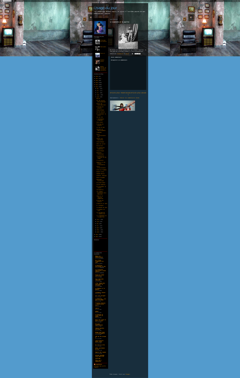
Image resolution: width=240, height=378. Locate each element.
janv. (98, 232)
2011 (97, 236)
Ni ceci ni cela (100, 345)
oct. (98, 92)
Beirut (98, 98)
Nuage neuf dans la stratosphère (100, 333)
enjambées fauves (100, 292)
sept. (98, 94)
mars (98, 227)
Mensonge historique (100, 180)
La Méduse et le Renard (100, 289)
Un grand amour (101, 182)
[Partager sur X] (137, 53)
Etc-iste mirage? (100, 295)
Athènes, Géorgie (102, 175)
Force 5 (102, 53)
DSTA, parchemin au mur (100, 349)
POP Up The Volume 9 (100, 337)
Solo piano (100, 122)
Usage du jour (105, 8)
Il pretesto (100, 160)
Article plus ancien (138, 93)
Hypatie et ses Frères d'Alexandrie (101, 163)
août (98, 97)
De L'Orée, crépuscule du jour (99, 261)
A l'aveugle (100, 205)
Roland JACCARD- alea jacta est (100, 356)
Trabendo (99, 132)
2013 (97, 86)
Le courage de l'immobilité (101, 213)
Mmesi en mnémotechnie (99, 257)
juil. (98, 219)
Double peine (102, 61)
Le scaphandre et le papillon (102, 216)
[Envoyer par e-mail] (135, 53)
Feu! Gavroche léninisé (99, 280)
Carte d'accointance (101, 167)
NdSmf (96, 311)
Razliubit (103, 46)
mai (98, 223)
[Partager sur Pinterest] (140, 53)
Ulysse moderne (101, 184)
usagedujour (98, 364)
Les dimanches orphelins (101, 148)
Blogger (128, 374)
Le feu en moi (101, 127)
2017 (97, 78)
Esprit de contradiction (101, 104)
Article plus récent (117, 93)
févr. (98, 230)
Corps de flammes (102, 169)
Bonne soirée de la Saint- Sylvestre (103, 68)
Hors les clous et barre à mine (100, 320)
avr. (98, 225)
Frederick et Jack (102, 203)
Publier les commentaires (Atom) (129, 97)
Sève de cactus (101, 143)
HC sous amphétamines (99, 324)
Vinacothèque (100, 110)
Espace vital (100, 171)
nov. (98, 90)
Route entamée (101, 177)
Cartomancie (100, 189)
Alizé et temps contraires (99, 275)
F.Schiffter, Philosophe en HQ (100, 266)
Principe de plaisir (103, 41)
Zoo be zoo (100, 117)
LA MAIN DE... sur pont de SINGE (100, 299)
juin (98, 221)
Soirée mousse (101, 112)
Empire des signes (100, 352)
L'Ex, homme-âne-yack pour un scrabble (100, 284)
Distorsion (100, 145)
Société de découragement (101, 130)
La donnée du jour (102, 207)
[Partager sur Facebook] (138, 53)
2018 (97, 76)
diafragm (97, 358)
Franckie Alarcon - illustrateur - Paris (100, 304)
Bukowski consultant (100, 153)
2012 (97, 234)
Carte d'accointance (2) (101, 135)
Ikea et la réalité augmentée (100, 197)
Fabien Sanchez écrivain (99, 329)
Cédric (97, 308)
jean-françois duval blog (99, 341)
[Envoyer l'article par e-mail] (132, 53)
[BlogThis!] (136, 53)
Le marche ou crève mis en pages (99, 315)
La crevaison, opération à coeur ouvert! (100, 270)
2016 (97, 80)
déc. (98, 88)
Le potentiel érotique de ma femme (101, 157)
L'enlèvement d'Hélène (100, 120)
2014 (97, 84)
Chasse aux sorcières (100, 139)
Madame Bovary (101, 173)
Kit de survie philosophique (101, 101)
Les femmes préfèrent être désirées (101, 193)
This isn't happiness (98, 361)
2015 (97, 82)
